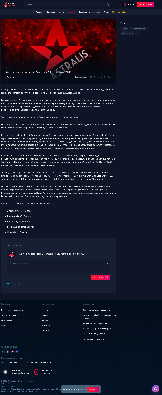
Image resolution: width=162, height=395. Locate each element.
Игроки (45, 320)
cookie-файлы (80, 389)
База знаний (6, 320)
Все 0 (9, 283)
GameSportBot (11, 362)
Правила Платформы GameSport (97, 328)
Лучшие (17, 283)
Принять (93, 389)
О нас (3, 325)
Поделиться (16, 245)
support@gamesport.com (40, 362)
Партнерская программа (12, 310)
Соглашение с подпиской (94, 334)
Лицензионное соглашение (95, 323)
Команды (46, 325)
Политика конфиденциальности (96, 310)
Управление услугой (10, 315)
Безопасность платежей (93, 339)
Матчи (45, 310)
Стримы (45, 330)
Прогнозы (46, 315)
